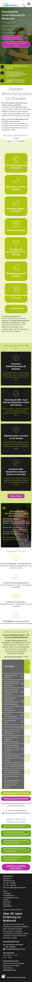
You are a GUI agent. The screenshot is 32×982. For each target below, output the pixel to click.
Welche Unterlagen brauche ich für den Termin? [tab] (15, 842)
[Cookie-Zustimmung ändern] (3, 976)
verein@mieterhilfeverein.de (16, 888)
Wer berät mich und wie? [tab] (14, 826)
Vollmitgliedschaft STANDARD (16, 793)
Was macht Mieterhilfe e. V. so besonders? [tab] (15, 850)
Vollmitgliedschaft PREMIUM (16, 799)
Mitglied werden (10, 970)
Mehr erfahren (16, 496)
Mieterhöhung (23, 525)
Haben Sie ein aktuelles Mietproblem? (16, 867)
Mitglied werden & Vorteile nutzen (16, 44)
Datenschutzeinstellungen (12, 910)
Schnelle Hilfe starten (12, 38)
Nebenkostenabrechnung (10, 525)
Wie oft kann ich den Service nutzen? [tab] (12, 858)
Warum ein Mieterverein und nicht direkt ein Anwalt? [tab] (15, 833)
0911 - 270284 (10, 883)
